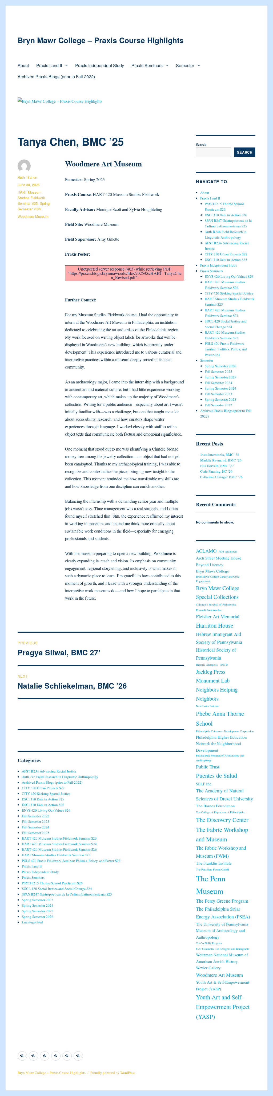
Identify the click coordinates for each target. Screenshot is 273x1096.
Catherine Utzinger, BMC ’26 (221, 477)
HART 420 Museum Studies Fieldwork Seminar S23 (59, 838)
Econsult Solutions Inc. (209, 610)
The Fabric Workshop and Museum (222, 834)
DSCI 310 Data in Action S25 (43, 799)
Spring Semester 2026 (37, 916)
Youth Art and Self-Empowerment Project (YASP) (223, 1007)
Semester (185, 65)
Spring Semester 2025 (37, 911)
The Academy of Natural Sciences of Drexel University (224, 794)
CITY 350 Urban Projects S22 (43, 788)
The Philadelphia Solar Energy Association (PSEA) (223, 913)
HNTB (224, 664)
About (23, 65)
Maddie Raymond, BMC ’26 (221, 460)
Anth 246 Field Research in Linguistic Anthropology (60, 776)
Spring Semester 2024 (37, 905)
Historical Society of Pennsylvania (216, 654)
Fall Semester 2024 (35, 827)
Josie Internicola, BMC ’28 (219, 454)
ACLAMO (206, 550)
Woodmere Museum (33, 216)
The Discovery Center (222, 820)
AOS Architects (228, 551)
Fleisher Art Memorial (217, 616)
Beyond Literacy (209, 564)
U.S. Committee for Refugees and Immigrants (222, 949)
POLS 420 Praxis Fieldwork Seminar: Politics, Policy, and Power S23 (71, 860)
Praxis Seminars (147, 65)
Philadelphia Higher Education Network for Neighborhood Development (221, 743)
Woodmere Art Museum (219, 975)
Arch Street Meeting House (218, 558)
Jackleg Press (210, 671)
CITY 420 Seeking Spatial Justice (46, 793)
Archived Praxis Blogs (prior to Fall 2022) (56, 76)
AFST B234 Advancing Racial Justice (49, 771)
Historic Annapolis (207, 664)
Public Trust (207, 766)
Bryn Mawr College (212, 571)
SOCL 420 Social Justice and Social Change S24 (57, 888)
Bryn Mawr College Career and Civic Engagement (217, 579)
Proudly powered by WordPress (112, 1072)
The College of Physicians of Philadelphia (220, 812)
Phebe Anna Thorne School (220, 718)
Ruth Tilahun (27, 177)
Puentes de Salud (216, 775)
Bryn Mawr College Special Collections (217, 592)
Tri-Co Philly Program (209, 943)
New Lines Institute (207, 706)
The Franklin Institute (214, 863)
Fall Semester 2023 (35, 821)
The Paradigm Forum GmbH (212, 869)
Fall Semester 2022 (35, 815)
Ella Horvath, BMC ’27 (217, 465)
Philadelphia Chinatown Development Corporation (225, 731)
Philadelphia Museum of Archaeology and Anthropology (220, 758)
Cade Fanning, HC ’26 (216, 471)
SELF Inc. (204, 783)
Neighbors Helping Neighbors (217, 694)
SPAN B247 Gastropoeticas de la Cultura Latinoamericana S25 (67, 894)
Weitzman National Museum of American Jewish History (222, 958)
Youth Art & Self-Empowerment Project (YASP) (222, 985)
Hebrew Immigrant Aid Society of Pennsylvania (219, 638)
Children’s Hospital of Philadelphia (216, 604)
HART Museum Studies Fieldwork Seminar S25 (31, 198)
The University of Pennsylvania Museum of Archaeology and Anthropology (222, 930)
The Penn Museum (211, 884)
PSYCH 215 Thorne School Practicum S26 (52, 883)
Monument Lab (213, 680)
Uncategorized (32, 922)
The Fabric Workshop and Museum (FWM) (221, 852)
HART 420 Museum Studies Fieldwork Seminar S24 (59, 843)
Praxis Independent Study (99, 65)
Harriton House (214, 625)
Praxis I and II (49, 65)
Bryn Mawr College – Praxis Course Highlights (101, 40)
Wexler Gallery (208, 967)
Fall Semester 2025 (35, 832)
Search (201, 144)
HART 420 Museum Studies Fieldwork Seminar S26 (59, 849)
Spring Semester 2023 (37, 899)
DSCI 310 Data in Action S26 (43, 804)
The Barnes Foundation (215, 805)
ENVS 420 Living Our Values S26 (46, 810)
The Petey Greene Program (222, 901)
